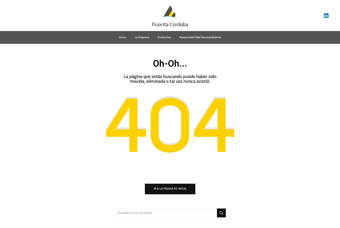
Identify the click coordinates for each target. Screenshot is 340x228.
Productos (164, 37)
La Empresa (142, 37)
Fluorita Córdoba (170, 25)
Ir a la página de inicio (170, 188)
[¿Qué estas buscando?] (165, 212)
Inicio (122, 37)
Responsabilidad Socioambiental (200, 37)
